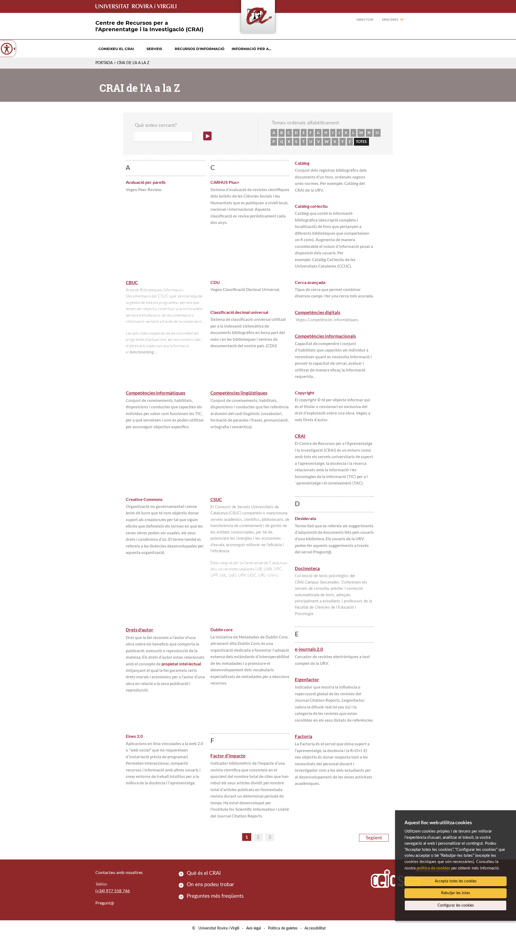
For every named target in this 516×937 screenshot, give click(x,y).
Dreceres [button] (390, 19)
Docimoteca (307, 568)
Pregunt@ (104, 903)
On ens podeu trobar (210, 884)
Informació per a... (251, 49)
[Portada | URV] (258, 17)
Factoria (303, 736)
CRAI (300, 436)
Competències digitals (317, 312)
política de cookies (433, 867)
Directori (364, 19)
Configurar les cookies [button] (456, 905)
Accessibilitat (315, 928)
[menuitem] (116, 49)
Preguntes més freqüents (215, 896)
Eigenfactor (307, 679)
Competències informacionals (325, 336)
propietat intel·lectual (181, 664)
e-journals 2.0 (309, 649)
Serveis (154, 49)
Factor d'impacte (227, 756)
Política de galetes (283, 928)
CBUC (132, 282)
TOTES (361, 141)
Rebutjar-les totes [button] (455, 893)
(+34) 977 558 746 (112, 891)
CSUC (216, 499)
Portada (104, 63)
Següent (374, 838)
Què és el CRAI (204, 873)
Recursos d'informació (199, 49)
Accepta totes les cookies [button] (455, 881)
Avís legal (253, 928)
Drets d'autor (139, 630)
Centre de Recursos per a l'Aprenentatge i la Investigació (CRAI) (149, 26)
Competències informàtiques (155, 393)
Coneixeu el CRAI (116, 49)
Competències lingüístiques (238, 393)
